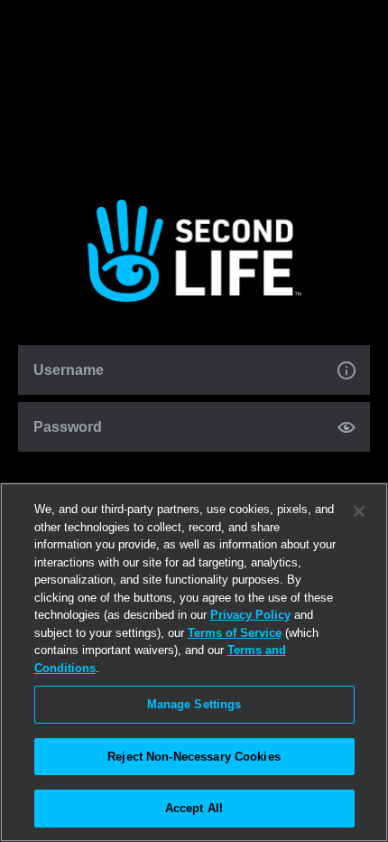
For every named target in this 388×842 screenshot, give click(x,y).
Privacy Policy (250, 615)
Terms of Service (235, 633)
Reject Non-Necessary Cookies (194, 756)
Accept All (194, 808)
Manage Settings (194, 704)
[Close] (359, 511)
